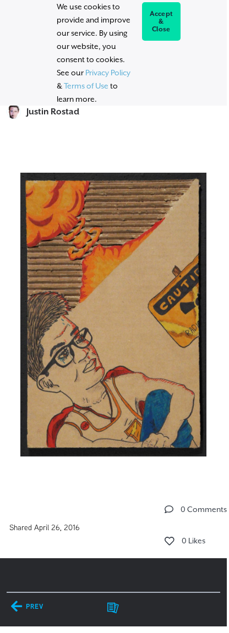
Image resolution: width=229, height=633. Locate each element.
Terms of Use (86, 85)
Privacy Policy (107, 72)
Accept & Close (161, 21)
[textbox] (113, 310)
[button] (169, 509)
